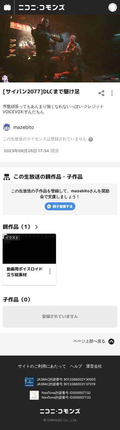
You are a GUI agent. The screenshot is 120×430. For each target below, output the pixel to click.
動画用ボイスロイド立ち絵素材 (25, 271)
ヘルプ (76, 366)
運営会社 (94, 366)
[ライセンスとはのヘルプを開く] (91, 139)
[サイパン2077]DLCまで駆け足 (41, 91)
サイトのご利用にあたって (42, 366)
